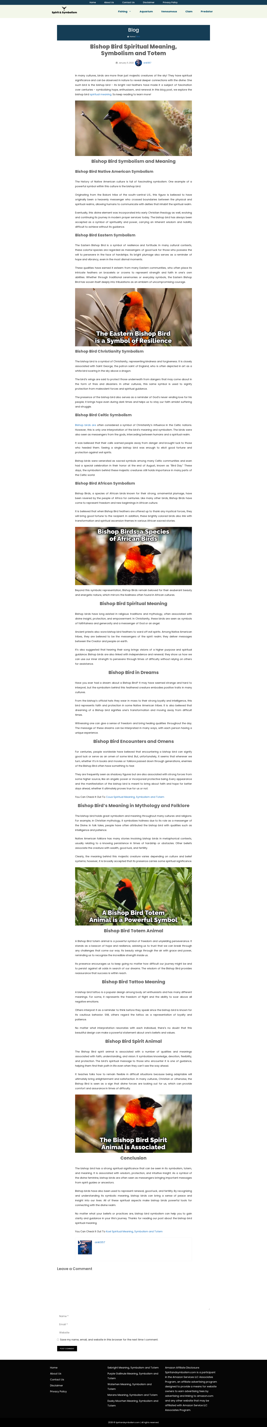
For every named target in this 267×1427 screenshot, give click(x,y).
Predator (207, 11)
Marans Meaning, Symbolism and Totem (132, 1395)
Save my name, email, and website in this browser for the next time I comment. (109, 1339)
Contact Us (128, 2)
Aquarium (146, 11)
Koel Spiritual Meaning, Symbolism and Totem (134, 1231)
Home (93, 2)
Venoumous (169, 11)
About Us (109, 2)
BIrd (138, 36)
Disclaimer (148, 2)
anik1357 (147, 62)
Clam (188, 11)
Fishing (122, 11)
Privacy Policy (170, 2)
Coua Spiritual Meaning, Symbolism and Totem (135, 797)
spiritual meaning (100, 94)
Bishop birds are (85, 425)
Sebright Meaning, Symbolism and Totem (133, 1367)
